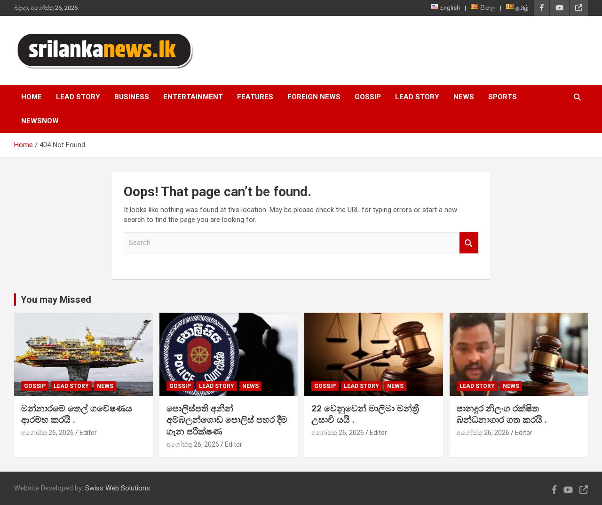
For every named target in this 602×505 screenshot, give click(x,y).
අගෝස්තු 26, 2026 (47, 432)
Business (131, 97)
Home (31, 97)
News (463, 97)
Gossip (368, 97)
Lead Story (78, 97)
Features (255, 97)
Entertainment (193, 97)
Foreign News (314, 97)
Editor (88, 432)
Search (468, 242)
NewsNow (40, 121)
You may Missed (56, 299)
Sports (502, 97)
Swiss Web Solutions (117, 488)
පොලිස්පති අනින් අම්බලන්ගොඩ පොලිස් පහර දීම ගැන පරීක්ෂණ (226, 420)
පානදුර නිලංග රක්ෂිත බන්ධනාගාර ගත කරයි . (502, 414)
